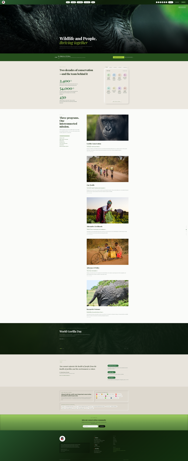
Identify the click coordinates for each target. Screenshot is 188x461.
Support (183, 2)
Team (107, 67)
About (68, 2)
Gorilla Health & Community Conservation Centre (119, 450)
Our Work (73, 2)
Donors (120, 67)
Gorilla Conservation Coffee (116, 448)
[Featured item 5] (63, 348)
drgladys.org (114, 451)
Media (93, 2)
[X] (158, 2)
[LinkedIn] (164, 2)
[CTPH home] (3, 2)
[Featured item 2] (60, 348)
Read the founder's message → (65, 375)
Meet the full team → (116, 101)
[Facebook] (156, 2)
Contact (170, 2)
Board (111, 67)
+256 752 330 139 (97, 446)
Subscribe (177, 2)
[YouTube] (162, 2)
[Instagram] (160, 2)
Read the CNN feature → (129, 57)
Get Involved (87, 2)
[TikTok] (166, 2)
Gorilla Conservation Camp (116, 449)
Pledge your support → (118, 57)
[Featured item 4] (62, 348)
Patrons (115, 67)
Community (125, 67)
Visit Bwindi (80, 2)
